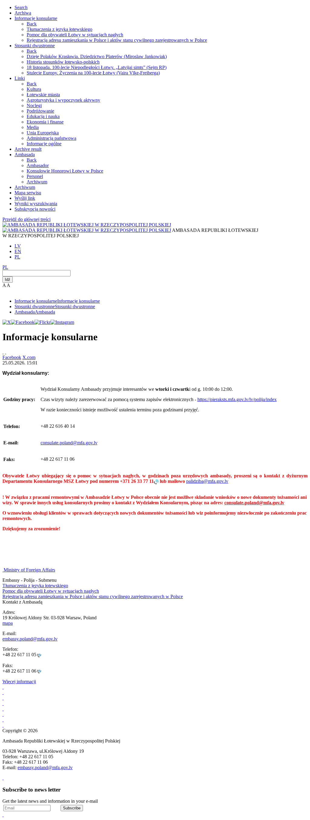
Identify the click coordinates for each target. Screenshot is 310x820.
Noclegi (34, 105)
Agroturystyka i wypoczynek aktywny (63, 100)
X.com (28, 357)
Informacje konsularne (36, 18)
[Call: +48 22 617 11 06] (38, 671)
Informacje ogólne (44, 143)
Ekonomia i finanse (45, 121)
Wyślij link (25, 198)
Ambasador (38, 165)
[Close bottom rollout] (3, 777)
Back (32, 23)
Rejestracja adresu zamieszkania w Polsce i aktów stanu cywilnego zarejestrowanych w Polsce (117, 40)
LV (18, 246)
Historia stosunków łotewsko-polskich (63, 61)
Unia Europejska (43, 132)
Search (21, 7)
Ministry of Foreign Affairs (29, 569)
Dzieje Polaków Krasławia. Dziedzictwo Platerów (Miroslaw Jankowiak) (97, 56)
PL (17, 256)
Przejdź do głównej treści (26, 219)
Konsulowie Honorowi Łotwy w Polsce (65, 170)
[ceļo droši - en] (3, 697)
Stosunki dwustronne (35, 45)
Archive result (28, 149)
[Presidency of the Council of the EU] (3, 714)
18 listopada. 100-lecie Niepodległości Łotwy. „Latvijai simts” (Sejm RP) (97, 67)
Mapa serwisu (28, 192)
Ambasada (25, 154)
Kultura (34, 89)
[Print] (3, 351)
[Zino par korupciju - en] (3, 708)
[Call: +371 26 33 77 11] (156, 481)
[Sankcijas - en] (3, 692)
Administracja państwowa (51, 138)
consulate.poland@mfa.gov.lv (69, 442)
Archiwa (23, 12)
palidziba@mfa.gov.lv (207, 481)
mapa (7, 623)
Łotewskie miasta (43, 94)
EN (18, 251)
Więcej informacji (19, 681)
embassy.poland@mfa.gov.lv (30, 638)
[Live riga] (3, 725)
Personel (35, 176)
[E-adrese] (3, 703)
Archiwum (37, 181)
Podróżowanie (40, 111)
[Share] (5, 351)
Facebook (11, 357)
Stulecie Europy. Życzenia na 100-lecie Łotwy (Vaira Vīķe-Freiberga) (93, 72)
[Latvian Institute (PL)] (3, 719)
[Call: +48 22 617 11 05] (38, 654)
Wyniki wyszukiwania (36, 203)
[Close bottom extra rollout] (3, 814)
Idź (7, 279)
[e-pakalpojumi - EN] (3, 687)
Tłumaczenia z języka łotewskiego (59, 29)
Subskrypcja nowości (35, 209)
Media (33, 127)
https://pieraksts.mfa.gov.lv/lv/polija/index (237, 399)
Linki (20, 78)
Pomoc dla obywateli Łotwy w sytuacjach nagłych (75, 34)
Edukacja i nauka (43, 116)
